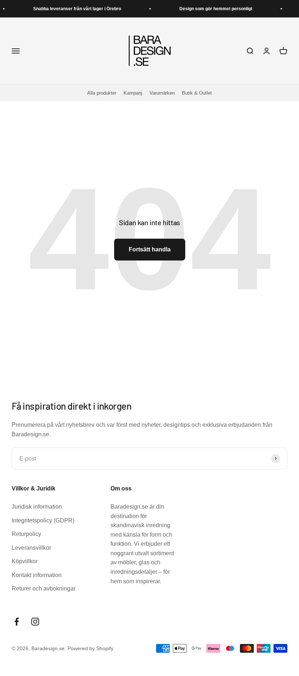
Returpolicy (26, 534)
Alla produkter (101, 93)
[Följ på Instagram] (35, 622)
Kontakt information (37, 575)
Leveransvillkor (31, 548)
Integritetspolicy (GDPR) (43, 520)
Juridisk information (37, 507)
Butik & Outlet (197, 93)
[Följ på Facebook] (17, 622)
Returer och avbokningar (43, 588)
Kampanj (133, 93)
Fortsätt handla (150, 249)
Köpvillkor (25, 561)
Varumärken (162, 93)
